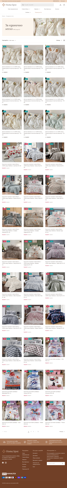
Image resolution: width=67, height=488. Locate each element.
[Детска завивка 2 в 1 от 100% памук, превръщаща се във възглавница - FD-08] (55, 55)
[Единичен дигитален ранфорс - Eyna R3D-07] (12, 410)
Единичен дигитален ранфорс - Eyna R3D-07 (11, 423)
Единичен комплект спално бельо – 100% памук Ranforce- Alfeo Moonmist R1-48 (11, 295)
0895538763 (56, 1)
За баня (27, 12)
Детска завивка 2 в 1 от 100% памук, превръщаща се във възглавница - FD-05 (33, 101)
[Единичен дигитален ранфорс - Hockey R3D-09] (33, 380)
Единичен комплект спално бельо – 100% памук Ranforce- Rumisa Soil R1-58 (54, 166)
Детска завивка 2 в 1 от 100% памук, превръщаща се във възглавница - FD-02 (55, 133)
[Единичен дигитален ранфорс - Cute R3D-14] (55, 347)
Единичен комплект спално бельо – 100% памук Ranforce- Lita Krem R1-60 (11, 165)
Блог (34, 466)
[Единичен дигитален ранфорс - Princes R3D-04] (55, 410)
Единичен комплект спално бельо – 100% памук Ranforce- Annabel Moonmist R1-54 (11, 230)
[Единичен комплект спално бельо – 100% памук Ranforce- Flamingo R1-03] (55, 315)
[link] (14, 431)
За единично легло (10, 16)
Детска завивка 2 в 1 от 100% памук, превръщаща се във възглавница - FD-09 (33, 68)
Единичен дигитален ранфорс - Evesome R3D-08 (53, 392)
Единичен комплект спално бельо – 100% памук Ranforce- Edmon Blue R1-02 (11, 360)
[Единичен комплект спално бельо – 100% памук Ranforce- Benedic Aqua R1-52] (55, 217)
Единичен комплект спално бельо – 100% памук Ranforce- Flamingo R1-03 (54, 327)
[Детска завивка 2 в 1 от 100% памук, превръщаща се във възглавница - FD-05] (33, 87)
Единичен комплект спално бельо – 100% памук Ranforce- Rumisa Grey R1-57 (11, 198)
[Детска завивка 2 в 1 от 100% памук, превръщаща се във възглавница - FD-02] (55, 120)
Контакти (63, 1)
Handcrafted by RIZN (14, 483)
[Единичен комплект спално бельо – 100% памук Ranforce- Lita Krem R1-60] (12, 152)
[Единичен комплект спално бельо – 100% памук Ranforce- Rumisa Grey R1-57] (12, 185)
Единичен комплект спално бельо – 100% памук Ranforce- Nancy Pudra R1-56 (33, 198)
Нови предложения (13, 9)
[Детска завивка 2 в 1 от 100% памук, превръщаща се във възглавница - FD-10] (12, 55)
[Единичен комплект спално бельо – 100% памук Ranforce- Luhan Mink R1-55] (55, 185)
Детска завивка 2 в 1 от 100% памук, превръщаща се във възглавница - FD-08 (55, 68)
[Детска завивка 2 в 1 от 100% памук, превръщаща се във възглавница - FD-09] (33, 55)
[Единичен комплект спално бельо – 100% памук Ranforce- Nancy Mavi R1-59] (33, 152)
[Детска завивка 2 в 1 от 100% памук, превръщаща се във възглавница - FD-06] (55, 87)
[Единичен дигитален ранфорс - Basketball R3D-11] (12, 380)
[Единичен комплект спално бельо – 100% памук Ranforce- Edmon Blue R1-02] (12, 347)
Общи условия (36, 458)
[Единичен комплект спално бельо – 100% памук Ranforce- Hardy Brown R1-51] (12, 250)
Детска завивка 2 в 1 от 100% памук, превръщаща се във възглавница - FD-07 (12, 101)
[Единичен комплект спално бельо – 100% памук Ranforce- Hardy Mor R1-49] (55, 250)
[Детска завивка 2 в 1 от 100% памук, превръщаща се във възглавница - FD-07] (12, 87)
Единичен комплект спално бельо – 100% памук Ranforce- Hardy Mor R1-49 (55, 262)
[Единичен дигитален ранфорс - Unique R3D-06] (33, 410)
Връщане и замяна (37, 460)
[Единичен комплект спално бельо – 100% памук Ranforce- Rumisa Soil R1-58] (55, 152)
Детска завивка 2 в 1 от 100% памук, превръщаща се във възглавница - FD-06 (55, 101)
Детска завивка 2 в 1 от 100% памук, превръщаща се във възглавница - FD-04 (12, 133)
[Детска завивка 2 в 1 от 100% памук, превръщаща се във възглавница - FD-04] (12, 120)
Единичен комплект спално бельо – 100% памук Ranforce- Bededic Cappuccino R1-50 (32, 263)
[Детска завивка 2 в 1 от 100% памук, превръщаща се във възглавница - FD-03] (33, 120)
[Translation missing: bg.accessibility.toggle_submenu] (29, 9)
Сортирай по (5, 40)
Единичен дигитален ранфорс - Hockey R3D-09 (32, 392)
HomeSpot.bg (7, 483)
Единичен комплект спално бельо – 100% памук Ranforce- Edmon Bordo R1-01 (32, 360)
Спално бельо (25, 9)
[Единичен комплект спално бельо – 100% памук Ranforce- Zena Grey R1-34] (12, 315)
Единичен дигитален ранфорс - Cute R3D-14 (54, 359)
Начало (3, 16)
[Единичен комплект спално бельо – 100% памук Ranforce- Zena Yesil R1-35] (55, 282)
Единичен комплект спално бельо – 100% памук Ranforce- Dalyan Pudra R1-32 (33, 328)
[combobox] (37, 4)
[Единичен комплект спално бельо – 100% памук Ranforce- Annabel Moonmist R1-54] (12, 217)
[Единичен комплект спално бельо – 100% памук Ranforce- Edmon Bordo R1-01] (33, 347)
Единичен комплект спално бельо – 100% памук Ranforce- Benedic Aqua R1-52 (54, 230)
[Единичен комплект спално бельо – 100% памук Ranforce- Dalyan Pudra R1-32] (33, 315)
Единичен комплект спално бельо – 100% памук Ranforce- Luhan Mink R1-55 (54, 198)
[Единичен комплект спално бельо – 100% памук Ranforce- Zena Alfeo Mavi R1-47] (33, 282)
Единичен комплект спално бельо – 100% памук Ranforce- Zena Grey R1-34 (11, 327)
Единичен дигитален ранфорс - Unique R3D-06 (33, 423)
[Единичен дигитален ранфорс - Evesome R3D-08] (55, 380)
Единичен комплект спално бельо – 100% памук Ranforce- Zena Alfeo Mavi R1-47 (33, 295)
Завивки (36, 9)
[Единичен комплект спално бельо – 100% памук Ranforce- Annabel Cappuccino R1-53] (33, 217)
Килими (57, 9)
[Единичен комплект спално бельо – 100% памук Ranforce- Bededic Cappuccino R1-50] (33, 250)
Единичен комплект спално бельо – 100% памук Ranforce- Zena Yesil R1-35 (55, 294)
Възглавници (47, 9)
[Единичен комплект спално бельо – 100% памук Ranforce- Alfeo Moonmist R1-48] (12, 282)
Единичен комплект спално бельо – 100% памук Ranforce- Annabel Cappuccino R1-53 (32, 230)
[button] (64, 4)
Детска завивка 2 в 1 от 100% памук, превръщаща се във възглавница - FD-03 (33, 133)
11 (38, 431)
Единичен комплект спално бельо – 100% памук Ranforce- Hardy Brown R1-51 (11, 263)
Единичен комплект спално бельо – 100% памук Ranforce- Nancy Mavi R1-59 (33, 166)
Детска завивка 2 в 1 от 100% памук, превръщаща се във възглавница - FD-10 (12, 68)
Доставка (35, 455)
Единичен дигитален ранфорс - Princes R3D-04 (55, 423)
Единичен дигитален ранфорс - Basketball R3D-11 (10, 392)
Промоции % (38, 12)
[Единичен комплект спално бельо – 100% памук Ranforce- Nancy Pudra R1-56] (33, 185)
